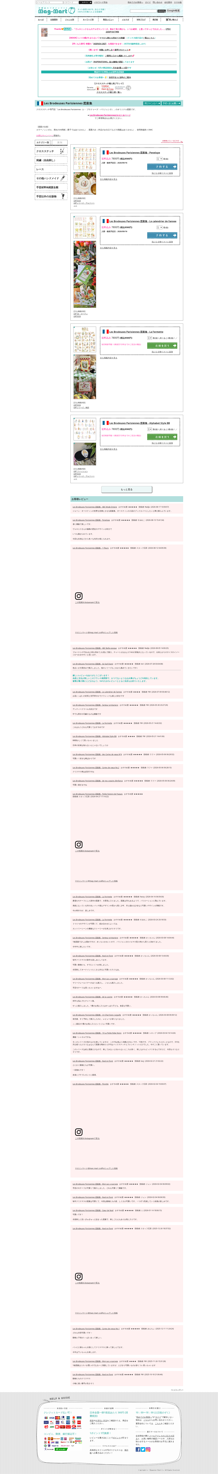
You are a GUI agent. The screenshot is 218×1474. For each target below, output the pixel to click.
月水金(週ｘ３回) (120, 67)
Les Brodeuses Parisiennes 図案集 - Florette (91, 1084)
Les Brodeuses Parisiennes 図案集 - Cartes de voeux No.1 (96, 1328)
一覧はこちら (149, 37)
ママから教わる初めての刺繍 (112, 37)
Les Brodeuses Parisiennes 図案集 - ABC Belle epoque (95, 648)
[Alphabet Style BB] (85, 441)
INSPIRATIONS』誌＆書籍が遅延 (108, 61)
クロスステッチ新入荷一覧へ (109, 92)
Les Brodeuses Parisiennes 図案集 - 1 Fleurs (91, 548)
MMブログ (141, 19)
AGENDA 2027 (99, 43)
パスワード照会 (101, 2)
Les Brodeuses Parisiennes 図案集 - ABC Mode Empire (95, 507)
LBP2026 (77, 200)
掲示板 (155, 19)
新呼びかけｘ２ (121, 49)
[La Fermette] (85, 353)
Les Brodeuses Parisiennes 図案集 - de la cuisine (92, 997)
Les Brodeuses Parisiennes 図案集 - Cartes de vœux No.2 (96, 767)
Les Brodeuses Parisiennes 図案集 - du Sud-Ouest (93, 664)
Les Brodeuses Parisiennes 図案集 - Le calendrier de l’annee (142, 221)
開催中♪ (48, 135)
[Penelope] (85, 171)
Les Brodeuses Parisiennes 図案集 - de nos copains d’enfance (98, 781)
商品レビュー (108, 19)
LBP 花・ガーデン (81, 314)
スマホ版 (178, 2)
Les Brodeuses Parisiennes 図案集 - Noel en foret (93, 956)
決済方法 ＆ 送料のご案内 (120, 77)
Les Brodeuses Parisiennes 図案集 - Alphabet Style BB (139, 423)
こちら (146, 1420)
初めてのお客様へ (135, 2)
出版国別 (54, 19)
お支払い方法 (101, 1420)
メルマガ (125, 19)
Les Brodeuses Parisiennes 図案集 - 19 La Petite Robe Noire (97, 1033)
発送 (92, 1420)
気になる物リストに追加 (162, 173)
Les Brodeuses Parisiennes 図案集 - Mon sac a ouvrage (95, 979)
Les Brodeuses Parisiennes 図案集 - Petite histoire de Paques (98, 794)
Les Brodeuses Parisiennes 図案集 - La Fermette (136, 331)
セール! (41, 19)
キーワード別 (88, 19)
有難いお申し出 (106, 49)
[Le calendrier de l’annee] (85, 239)
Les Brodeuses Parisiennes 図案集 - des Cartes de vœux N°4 (97, 754)
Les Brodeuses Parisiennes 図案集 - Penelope (134, 152)
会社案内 (168, 2)
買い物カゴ (173, 19)
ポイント (117, 1437)
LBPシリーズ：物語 (81, 407)
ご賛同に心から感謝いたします (118, 55)
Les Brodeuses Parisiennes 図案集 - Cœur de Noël (93, 1210)
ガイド (148, 2)
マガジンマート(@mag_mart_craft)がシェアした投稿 (96, 632)
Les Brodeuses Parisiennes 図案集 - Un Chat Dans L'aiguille (97, 1015)
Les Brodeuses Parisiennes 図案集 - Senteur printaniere (95, 705)
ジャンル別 (69, 19)
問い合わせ (157, 2)
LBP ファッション (81, 471)
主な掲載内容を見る (108, 179)
